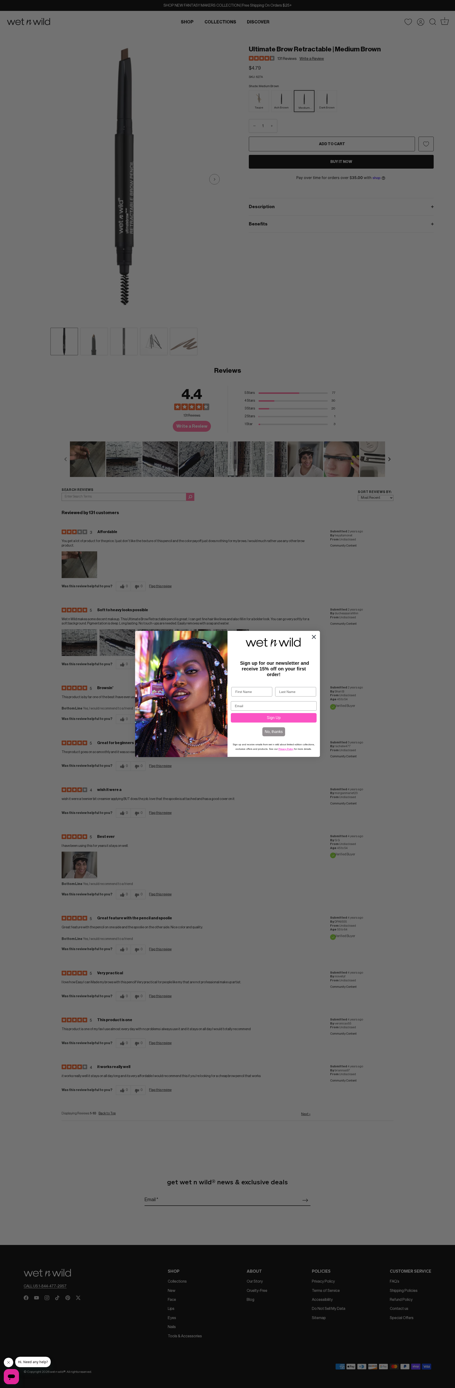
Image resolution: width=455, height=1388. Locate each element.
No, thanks (274, 732)
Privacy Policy (285, 749)
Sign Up (274, 718)
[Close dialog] (314, 637)
